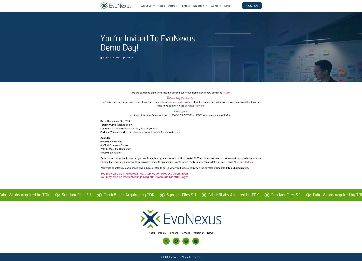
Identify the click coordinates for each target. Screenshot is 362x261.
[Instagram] (185, 241)
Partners (173, 5)
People (161, 5)
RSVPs (226, 92)
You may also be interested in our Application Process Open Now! (144, 173)
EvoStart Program (194, 105)
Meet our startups (243, 162)
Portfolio (185, 5)
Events (214, 5)
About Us (146, 5)
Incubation (198, 5)
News (227, 5)
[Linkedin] (195, 241)
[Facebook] (176, 241)
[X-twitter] (166, 241)
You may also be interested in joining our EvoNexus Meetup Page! (144, 177)
